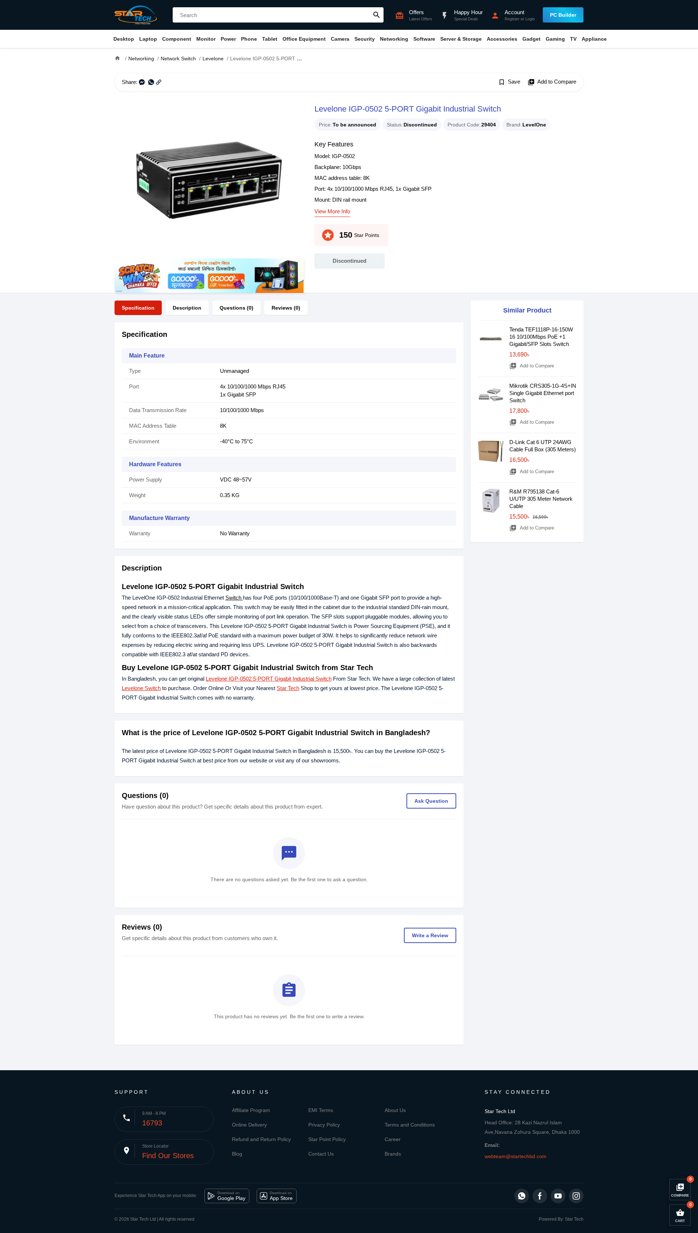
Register (512, 19)
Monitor (206, 39)
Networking (394, 39)
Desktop (123, 39)
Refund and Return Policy (261, 1139)
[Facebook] (540, 1196)
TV (573, 39)
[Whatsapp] (521, 1196)
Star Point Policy (327, 1139)
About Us (395, 1110)
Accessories (502, 39)
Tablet (269, 39)
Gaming (555, 39)
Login (530, 19)
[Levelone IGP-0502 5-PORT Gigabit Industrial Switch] (209, 180)
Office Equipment (304, 39)
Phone (249, 39)
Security (364, 39)
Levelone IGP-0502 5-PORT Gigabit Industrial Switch (269, 679)
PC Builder (563, 15)
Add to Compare (551, 82)
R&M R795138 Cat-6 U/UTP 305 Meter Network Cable (541, 498)
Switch (234, 598)
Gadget (531, 39)
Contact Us (321, 1154)
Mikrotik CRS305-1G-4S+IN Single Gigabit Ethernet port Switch (542, 393)
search (376, 15)
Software (424, 39)
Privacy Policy (324, 1125)
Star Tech (288, 688)
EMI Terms (320, 1110)
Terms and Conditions (410, 1125)
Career (393, 1139)
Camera (340, 39)
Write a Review (430, 935)
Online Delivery (249, 1125)
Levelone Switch (141, 688)
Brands (393, 1154)
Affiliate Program (251, 1110)
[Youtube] (558, 1196)
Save (509, 82)
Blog (237, 1154)
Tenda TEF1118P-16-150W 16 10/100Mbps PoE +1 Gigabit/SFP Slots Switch (541, 336)
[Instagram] (576, 1196)
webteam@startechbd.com (515, 1156)
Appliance (594, 39)
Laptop (148, 39)
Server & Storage (461, 39)
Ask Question (431, 801)
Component (176, 39)
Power (228, 39)
